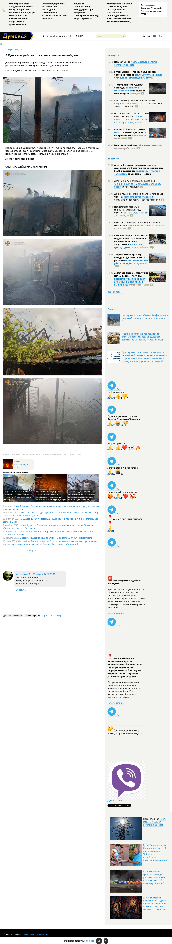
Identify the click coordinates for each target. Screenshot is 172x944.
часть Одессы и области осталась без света (135, 63)
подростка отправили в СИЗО (129, 103)
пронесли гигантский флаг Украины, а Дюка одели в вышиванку (129, 281)
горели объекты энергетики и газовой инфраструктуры (130, 119)
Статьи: (111, 309)
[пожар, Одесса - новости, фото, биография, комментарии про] (8, 469)
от (130, 186)
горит (117, 132)
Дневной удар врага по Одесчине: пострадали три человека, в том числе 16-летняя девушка (54, 11)
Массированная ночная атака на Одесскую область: (131, 115)
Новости (60, 36)
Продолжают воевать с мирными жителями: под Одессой (127, 209)
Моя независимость (150, 145)
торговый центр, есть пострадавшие (130, 135)
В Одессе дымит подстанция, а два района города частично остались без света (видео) (50, 520)
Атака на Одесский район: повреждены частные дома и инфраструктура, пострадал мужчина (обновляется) (81, 495)
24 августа (113, 55)
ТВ (72, 36)
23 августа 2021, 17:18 (44, 574)
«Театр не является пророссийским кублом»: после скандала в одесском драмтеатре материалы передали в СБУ (142, 336)
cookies (90, 940)
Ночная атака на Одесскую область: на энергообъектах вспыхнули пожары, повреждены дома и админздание (52, 514)
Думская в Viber (116, 800)
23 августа (113, 158)
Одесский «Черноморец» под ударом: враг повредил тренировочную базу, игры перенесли (86, 11)
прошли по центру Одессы (128, 246)
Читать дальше (116, 613)
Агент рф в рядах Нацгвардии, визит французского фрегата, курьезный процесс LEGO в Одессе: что (138, 168)
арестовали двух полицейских (138, 196)
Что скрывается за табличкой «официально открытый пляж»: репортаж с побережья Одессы (145, 318)
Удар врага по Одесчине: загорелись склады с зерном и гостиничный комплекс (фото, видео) (18, 495)
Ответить (21, 589)
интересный (23, 574)
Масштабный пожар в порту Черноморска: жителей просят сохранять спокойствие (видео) (49, 533)
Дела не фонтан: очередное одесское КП (135, 180)
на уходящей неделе (139, 173)
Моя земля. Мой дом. (126, 145)
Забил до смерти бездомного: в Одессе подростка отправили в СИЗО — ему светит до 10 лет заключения (154, 903)
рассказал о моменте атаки (126, 89)
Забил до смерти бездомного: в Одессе (134, 100)
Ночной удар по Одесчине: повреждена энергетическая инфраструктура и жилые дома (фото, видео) (51, 508)
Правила (47, 615)
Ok (98, 940)
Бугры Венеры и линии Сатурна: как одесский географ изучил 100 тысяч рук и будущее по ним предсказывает (155, 852)
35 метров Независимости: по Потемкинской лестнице (131, 274)
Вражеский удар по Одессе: (129, 129)
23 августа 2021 (12, 49)
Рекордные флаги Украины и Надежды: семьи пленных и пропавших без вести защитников (131, 240)
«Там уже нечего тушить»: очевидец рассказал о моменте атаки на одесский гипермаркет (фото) (154, 877)
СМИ (79, 36)
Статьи (48, 36)
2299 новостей (19, 464)
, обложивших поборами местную (137, 198)
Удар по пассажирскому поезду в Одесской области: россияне (130, 257)
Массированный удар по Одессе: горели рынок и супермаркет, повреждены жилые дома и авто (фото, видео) (51, 495)
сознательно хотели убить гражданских (131, 262)
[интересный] (8, 579)
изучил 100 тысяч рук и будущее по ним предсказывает (138, 76)
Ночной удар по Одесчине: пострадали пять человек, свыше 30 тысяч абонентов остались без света (48, 527)
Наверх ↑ (31, 550)
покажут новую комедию (141, 225)
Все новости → (115, 291)
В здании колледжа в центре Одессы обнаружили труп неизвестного (56, 537)
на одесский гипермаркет (130, 92)
